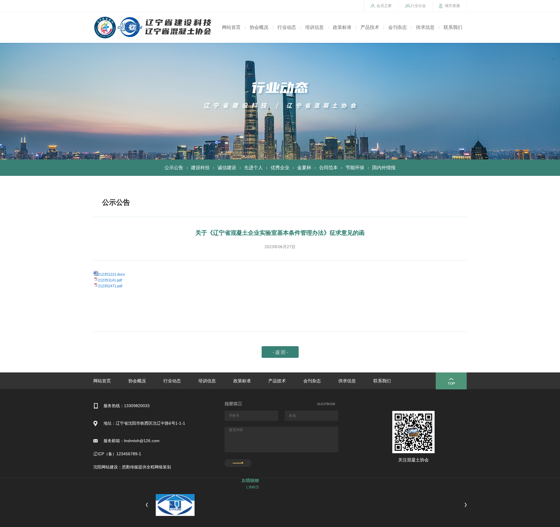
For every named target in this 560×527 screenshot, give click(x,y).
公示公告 (173, 167)
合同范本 (328, 167)
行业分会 (418, 5)
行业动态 (286, 27)
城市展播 (452, 5)
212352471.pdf (110, 286)
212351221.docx (111, 274)
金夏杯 (304, 167)
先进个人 (253, 167)
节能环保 (355, 167)
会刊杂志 (397, 27)
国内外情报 (384, 167)
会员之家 (384, 5)
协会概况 (259, 27)
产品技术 (369, 27)
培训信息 (314, 27)
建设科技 (200, 167)
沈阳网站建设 (105, 467)
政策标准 (342, 27)
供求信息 (425, 27)
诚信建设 (227, 167)
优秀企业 (280, 167)
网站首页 (231, 27)
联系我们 (453, 27)
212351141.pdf (110, 280)
